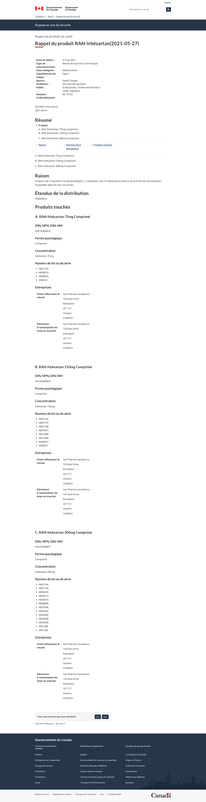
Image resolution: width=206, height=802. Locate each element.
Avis (102, 794)
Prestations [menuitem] (40, 777)
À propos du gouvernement (138, 746)
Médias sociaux (42, 794)
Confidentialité (114, 794)
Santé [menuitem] (37, 782)
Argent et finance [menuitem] (133, 760)
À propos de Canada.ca (85, 794)
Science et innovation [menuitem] (135, 765)
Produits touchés (102, 144)
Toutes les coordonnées (46, 746)
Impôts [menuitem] (83, 754)
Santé (50, 16)
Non (105, 717)
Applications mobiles (62, 794)
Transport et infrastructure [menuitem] (92, 782)
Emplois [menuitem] (38, 754)
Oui (97, 717)
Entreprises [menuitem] (40, 771)
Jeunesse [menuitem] (130, 782)
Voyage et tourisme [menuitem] (44, 765)
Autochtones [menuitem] (131, 771)
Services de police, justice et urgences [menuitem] (97, 777)
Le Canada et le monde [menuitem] (136, 754)
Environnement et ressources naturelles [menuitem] (98, 760)
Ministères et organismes (91, 746)
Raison (42, 144)
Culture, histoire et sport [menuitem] (91, 771)
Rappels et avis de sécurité (68, 16)
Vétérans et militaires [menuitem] (135, 777)
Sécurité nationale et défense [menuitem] (93, 765)
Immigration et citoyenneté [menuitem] (47, 760)
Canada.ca (40, 16)
